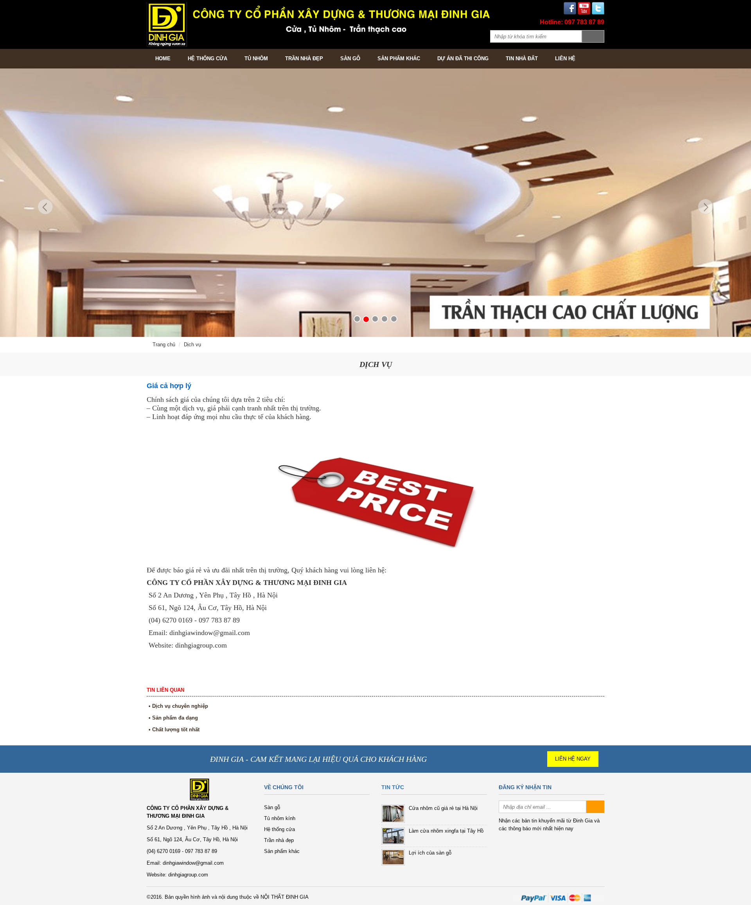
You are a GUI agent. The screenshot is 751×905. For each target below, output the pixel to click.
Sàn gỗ (350, 58)
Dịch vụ (192, 344)
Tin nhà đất (522, 58)
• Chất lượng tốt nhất (174, 729)
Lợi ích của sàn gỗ (430, 853)
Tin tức (392, 787)
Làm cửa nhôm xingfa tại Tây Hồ (446, 831)
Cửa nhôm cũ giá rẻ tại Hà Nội (443, 808)
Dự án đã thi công (463, 58)
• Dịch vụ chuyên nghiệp (178, 706)
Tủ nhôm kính (279, 818)
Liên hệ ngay (573, 759)
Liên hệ (565, 58)
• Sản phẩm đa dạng (173, 718)
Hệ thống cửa (207, 58)
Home (163, 58)
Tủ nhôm (256, 58)
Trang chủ (164, 344)
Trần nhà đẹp (304, 58)
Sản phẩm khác (398, 58)
